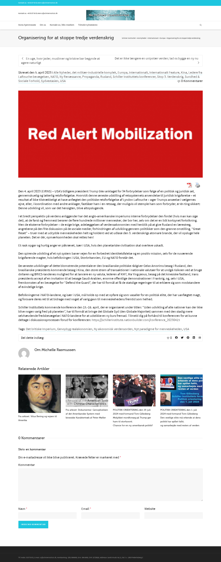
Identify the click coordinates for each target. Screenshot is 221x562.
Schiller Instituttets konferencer (134, 77)
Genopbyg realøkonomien (74, 329)
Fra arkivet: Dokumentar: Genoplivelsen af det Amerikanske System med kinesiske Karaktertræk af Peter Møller (87, 414)
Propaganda (90, 77)
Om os (43, 24)
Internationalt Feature (164, 72)
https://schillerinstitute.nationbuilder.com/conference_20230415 (136, 320)
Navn (21, 509)
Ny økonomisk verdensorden (113, 329)
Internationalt (138, 72)
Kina (184, 72)
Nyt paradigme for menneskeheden (158, 329)
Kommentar (26, 465)
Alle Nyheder (62, 72)
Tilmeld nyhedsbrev (88, 24)
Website (149, 509)
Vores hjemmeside (27, 24)
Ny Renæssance (70, 77)
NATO (54, 77)
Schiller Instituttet (129, 38)
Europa (122, 72)
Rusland (105, 77)
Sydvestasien (50, 81)
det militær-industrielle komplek (94, 72)
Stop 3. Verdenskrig (170, 77)
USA (63, 81)
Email (85, 509)
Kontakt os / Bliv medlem (62, 24)
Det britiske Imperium (41, 329)
